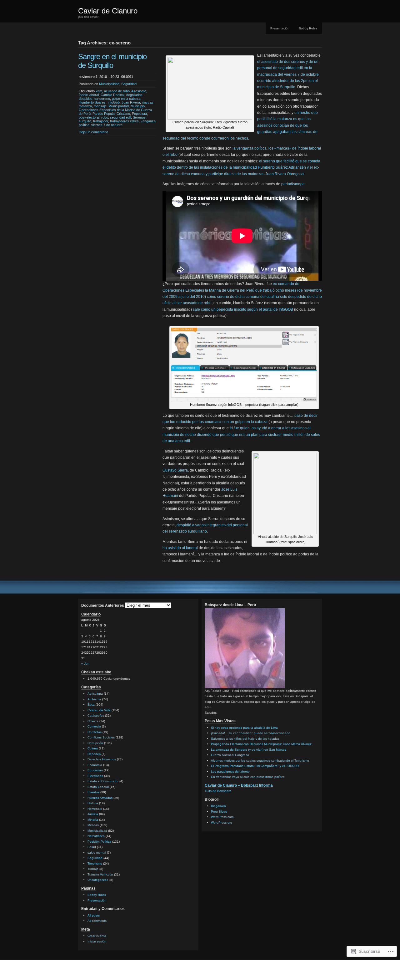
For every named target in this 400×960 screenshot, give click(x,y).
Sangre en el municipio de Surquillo (112, 60)
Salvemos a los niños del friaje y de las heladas (245, 738)
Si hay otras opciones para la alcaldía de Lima (244, 727)
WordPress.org (221, 822)
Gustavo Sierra (175, 470)
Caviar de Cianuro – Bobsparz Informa (239, 785)
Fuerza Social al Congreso (230, 755)
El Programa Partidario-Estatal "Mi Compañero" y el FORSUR (255, 766)
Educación (95, 770)
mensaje (100, 106)
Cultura (93, 748)
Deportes (94, 754)
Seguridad (129, 84)
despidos (85, 98)
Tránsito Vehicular (100, 874)
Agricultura (95, 693)
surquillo (85, 121)
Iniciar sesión (97, 941)
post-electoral (89, 117)
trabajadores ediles (124, 121)
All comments (97, 920)
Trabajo (93, 869)
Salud (92, 847)
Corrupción (95, 743)
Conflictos (95, 732)
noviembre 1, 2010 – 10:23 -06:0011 (106, 77)
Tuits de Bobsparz (218, 791)
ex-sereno (102, 98)
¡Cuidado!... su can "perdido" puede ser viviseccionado (250, 733)
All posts (94, 915)
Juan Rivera (131, 102)
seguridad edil (120, 117)
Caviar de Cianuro (108, 11)
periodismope (293, 184)
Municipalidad (109, 84)
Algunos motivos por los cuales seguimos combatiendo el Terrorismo (260, 760)
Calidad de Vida (99, 710)
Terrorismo (95, 863)
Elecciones (95, 776)
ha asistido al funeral (180, 548)
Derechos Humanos (102, 759)
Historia (93, 803)
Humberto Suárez (92, 102)
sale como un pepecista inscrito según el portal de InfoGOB (243, 309)
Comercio (94, 726)
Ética (91, 704)
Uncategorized (98, 879)
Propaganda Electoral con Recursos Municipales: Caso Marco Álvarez (261, 744)
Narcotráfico (96, 836)
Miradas (93, 825)
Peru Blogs (219, 811)
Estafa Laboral (98, 787)
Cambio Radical (112, 95)
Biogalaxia (218, 806)
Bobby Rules (308, 28)
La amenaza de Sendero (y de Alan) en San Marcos (248, 749)
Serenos (139, 117)
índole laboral (89, 95)
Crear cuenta (97, 935)
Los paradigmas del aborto (230, 771)
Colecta (93, 721)
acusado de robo (117, 91)
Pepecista (139, 113)
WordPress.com (222, 817)
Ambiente (94, 699)
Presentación (279, 28)
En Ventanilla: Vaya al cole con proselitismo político (248, 777)
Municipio (138, 106)
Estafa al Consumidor (103, 781)
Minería (93, 819)
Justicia (93, 814)
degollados (134, 95)
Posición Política (99, 841)
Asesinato (138, 91)
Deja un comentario (93, 132)
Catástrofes (96, 715)
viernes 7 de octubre (106, 125)
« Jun (85, 663)
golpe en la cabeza (126, 98)
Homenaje (95, 808)
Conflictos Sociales (101, 737)
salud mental (97, 852)
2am (99, 91)
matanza (85, 106)
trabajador (100, 121)
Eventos (93, 792)
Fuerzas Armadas (100, 797)
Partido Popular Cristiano (111, 113)
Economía (95, 765)
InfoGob (114, 102)
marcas (147, 102)
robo (104, 117)
